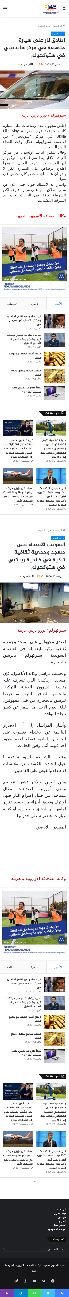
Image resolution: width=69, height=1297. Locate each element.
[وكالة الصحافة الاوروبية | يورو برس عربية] (50, 8)
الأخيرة (35, 304)
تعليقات (11, 304)
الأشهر (58, 304)
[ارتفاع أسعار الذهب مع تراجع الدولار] (54, 359)
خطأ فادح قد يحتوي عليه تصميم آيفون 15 (26, 390)
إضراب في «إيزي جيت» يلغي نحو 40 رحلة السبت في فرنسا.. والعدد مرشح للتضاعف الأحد (18, 494)
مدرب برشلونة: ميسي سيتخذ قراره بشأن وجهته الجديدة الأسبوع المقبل (24, 339)
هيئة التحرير (60, 1213)
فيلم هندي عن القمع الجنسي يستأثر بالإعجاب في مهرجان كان (24, 320)
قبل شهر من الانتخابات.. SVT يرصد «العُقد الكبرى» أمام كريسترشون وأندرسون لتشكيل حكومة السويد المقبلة (51, 496)
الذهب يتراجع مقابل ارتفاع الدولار (26, 373)
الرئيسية (58, 25)
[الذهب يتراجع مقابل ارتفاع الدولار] (54, 376)
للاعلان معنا (60, 1225)
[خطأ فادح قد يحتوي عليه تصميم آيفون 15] (54, 393)
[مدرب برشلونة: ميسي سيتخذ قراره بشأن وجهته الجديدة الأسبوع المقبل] (54, 340)
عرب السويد (44, 25)
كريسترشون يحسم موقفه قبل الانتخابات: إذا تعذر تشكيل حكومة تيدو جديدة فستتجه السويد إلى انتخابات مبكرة (18, 448)
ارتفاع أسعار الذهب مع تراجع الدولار (25, 356)
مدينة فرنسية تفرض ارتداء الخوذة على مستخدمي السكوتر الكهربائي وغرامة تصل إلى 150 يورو (53, 448)
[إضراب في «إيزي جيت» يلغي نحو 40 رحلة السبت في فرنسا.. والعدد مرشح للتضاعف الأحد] (18, 476)
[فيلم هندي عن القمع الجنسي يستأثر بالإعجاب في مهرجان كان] (54, 321)
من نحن (62, 1217)
